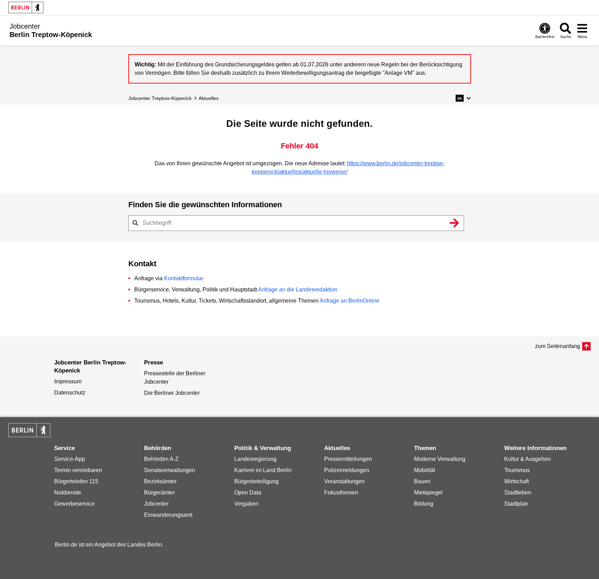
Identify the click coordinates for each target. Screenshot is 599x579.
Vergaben (246, 504)
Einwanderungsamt (168, 515)
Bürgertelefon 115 (76, 481)
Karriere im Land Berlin (263, 470)
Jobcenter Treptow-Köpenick (160, 98)
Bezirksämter (160, 481)
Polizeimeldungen (346, 470)
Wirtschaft (516, 481)
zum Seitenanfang (557, 346)
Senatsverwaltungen (169, 470)
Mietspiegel (428, 492)
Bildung (423, 504)
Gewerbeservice (74, 504)
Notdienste (67, 492)
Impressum (67, 381)
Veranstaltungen (344, 481)
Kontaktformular (183, 278)
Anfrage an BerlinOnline (349, 301)
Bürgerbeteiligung (256, 481)
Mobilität (424, 470)
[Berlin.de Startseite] (25, 7)
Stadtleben (517, 492)
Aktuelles (209, 98)
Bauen (422, 481)
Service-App (69, 459)
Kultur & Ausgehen (527, 459)
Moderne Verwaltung (439, 459)
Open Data (247, 492)
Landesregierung (255, 459)
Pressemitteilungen (348, 459)
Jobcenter (156, 504)
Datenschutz (69, 393)
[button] (463, 98)
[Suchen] (454, 223)
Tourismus (517, 470)
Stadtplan (516, 504)
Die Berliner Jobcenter (172, 393)
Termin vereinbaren (78, 470)
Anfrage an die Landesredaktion (297, 289)
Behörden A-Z (161, 459)
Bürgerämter (159, 492)
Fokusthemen (341, 492)
